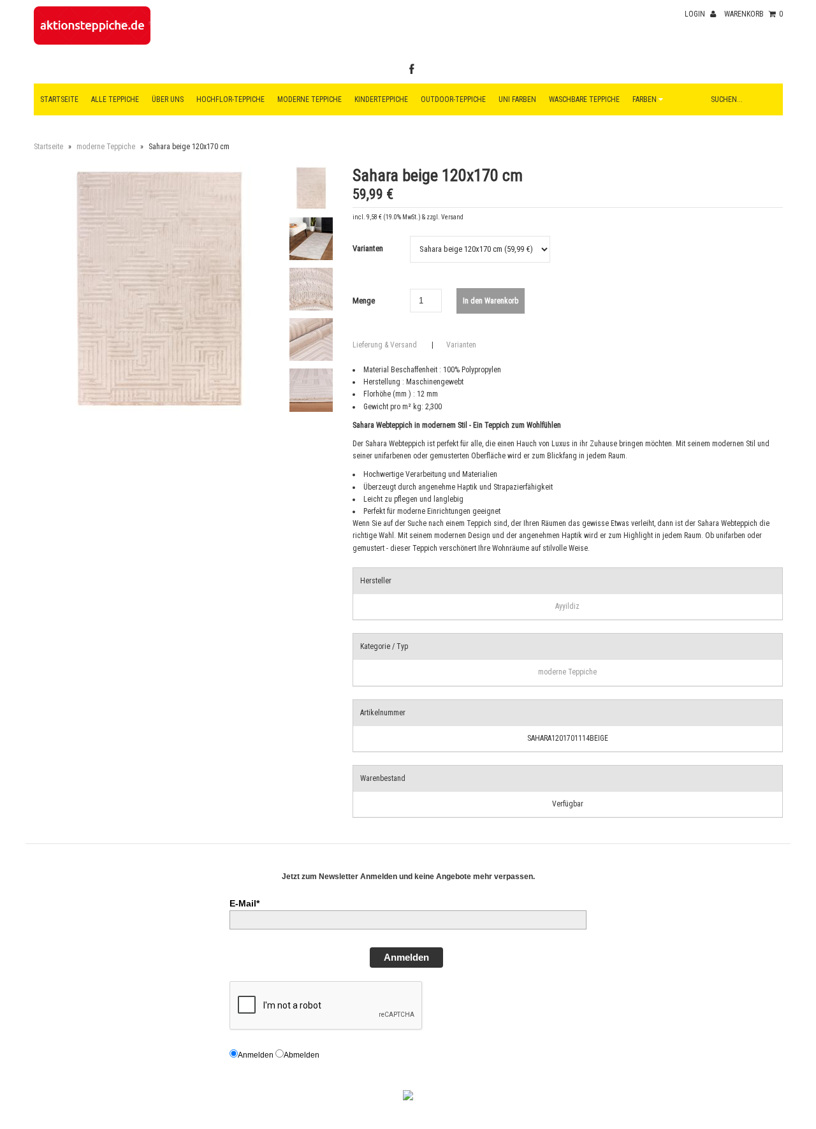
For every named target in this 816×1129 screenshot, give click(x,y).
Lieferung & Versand (385, 344)
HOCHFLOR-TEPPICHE (230, 99)
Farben (645, 99)
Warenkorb (753, 14)
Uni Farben (517, 99)
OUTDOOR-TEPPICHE (453, 99)
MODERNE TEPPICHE (309, 99)
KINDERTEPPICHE (381, 99)
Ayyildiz (567, 606)
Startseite (59, 99)
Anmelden (406, 957)
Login (696, 14)
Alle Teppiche (115, 99)
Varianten (368, 248)
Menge (364, 300)
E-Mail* (244, 903)
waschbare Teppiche (584, 99)
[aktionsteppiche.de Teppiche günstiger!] (92, 42)
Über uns (168, 99)
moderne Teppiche (105, 146)
